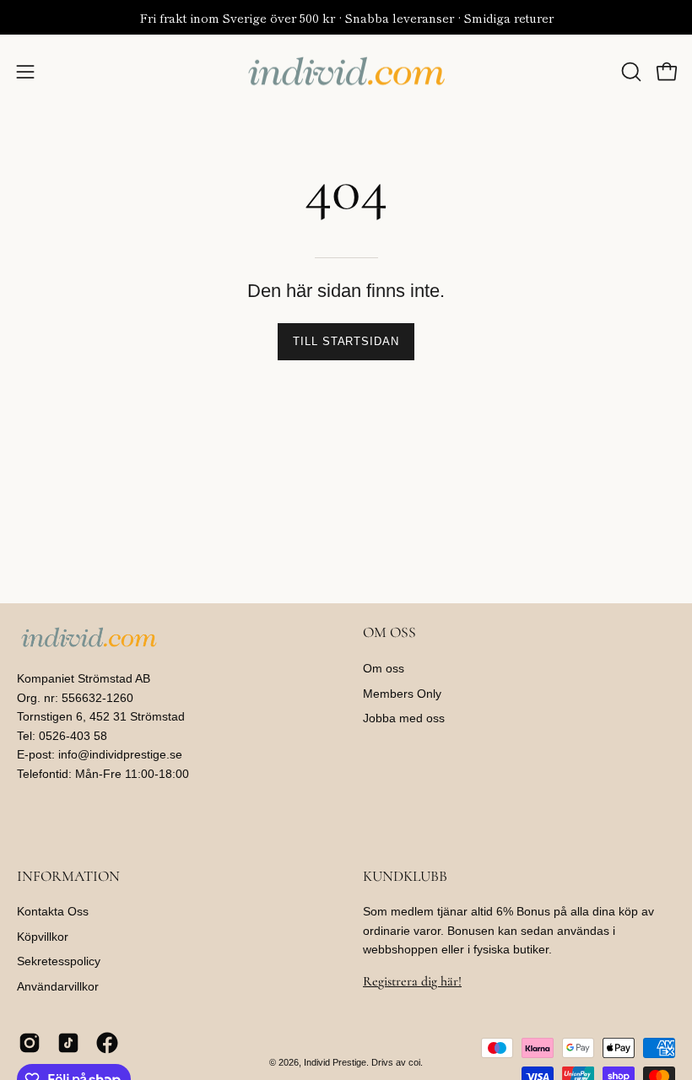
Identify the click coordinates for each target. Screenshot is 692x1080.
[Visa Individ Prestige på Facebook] (107, 1043)
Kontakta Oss (53, 911)
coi (414, 1062)
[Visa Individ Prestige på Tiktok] (68, 1043)
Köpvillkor (42, 936)
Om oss (383, 668)
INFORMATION (68, 876)
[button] (629, 72)
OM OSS (389, 632)
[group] (346, 17)
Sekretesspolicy (58, 962)
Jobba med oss (404, 719)
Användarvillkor (58, 987)
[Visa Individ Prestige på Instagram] (29, 1043)
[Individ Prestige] (346, 71)
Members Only (402, 693)
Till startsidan (346, 341)
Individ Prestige (335, 1062)
